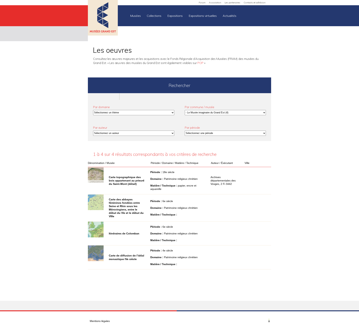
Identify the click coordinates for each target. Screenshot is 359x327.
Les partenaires (232, 2)
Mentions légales (100, 321)
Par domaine (101, 107)
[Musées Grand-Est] (103, 18)
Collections (154, 16)
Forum (202, 2)
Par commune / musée (199, 107)
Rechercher (179, 85)
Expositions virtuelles (203, 16)
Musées (135, 16)
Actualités (229, 16)
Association (215, 2)
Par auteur (100, 127)
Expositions (175, 16)
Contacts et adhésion (255, 2)
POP (200, 63)
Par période (192, 127)
